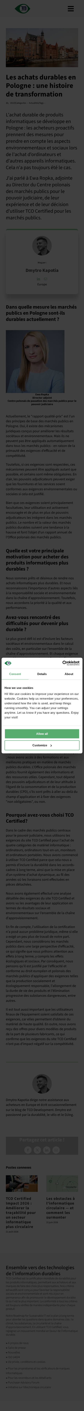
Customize (39, 745)
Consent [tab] (15, 674)
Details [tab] (42, 674)
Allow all (42, 733)
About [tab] (69, 674)
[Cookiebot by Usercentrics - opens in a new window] (62, 663)
